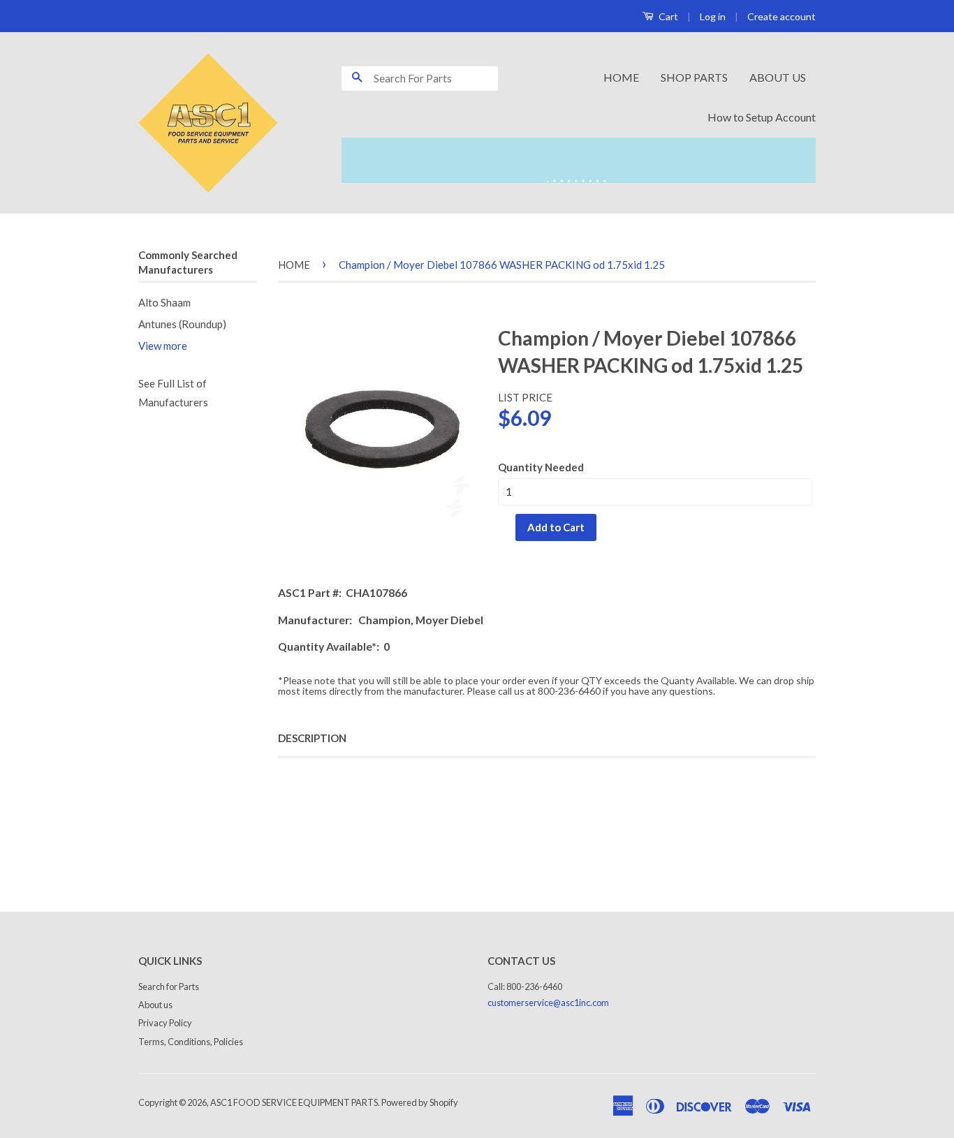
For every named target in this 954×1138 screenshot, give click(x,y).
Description (312, 738)
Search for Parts (168, 986)
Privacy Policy (165, 1022)
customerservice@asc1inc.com (548, 1002)
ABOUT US (777, 77)
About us (155, 1004)
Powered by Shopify (419, 1102)
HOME (621, 77)
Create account (781, 16)
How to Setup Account (761, 117)
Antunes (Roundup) (182, 324)
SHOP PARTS (694, 77)
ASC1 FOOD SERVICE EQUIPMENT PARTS (294, 1102)
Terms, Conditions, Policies (190, 1041)
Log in (713, 16)
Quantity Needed (541, 467)
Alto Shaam (164, 302)
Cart (667, 16)
